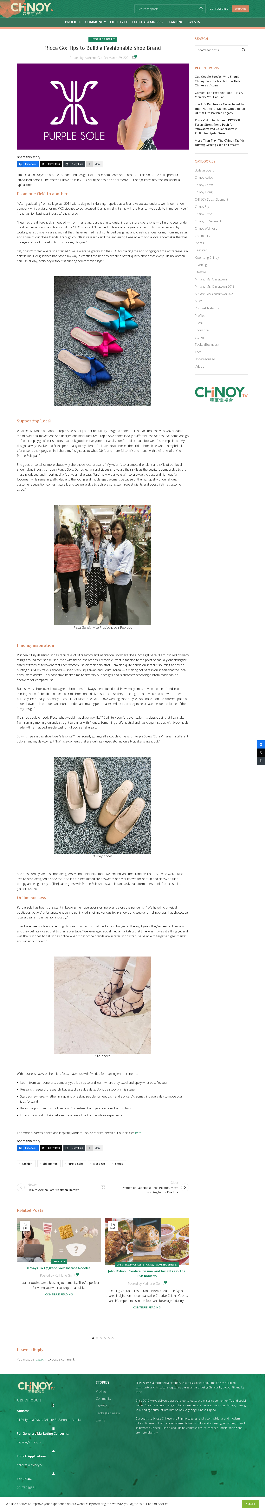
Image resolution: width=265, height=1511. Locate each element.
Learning (201, 265)
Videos (199, 366)
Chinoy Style (203, 207)
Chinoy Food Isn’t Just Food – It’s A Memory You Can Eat (219, 95)
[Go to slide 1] (93, 1338)
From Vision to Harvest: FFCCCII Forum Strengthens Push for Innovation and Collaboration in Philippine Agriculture (217, 127)
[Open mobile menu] (254, 9)
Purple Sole (75, 1163)
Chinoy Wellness (206, 228)
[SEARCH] (201, 8)
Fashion (27, 1163)
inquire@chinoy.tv (29, 1442)
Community (202, 236)
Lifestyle (96, 39)
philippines (49, 1163)
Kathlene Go (93, 58)
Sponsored (202, 330)
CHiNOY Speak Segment (211, 199)
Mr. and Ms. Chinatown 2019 (215, 286)
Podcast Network (207, 308)
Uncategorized (205, 359)
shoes (119, 1163)
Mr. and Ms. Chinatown (211, 279)
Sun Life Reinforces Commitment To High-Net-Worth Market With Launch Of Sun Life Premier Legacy (220, 109)
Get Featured (219, 8)
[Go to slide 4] (105, 1338)
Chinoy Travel (204, 214)
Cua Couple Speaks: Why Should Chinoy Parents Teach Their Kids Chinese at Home (217, 81)
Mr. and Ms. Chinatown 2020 (215, 294)
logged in (41, 1359)
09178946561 (26, 1488)
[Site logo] (32, 8)
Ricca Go (99, 1163)
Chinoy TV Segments (209, 221)
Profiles (109, 39)
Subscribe (240, 8)
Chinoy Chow (204, 185)
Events (199, 243)
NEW (198, 301)
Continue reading (59, 1294)
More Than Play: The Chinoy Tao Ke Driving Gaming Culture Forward (219, 143)
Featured (201, 250)
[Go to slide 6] (112, 1338)
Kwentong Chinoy (207, 257)
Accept (250, 1504)
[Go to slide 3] (101, 1338)
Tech (198, 352)
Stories (148, 1264)
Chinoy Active (204, 177)
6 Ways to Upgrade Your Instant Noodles (59, 1268)
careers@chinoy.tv (29, 1465)
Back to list (103, 1187)
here (138, 1133)
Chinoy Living (203, 192)
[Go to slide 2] (97, 1338)
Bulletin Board (204, 170)
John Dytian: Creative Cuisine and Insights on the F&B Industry (146, 1274)
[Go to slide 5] (109, 1338)
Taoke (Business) (165, 1264)
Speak (199, 323)
